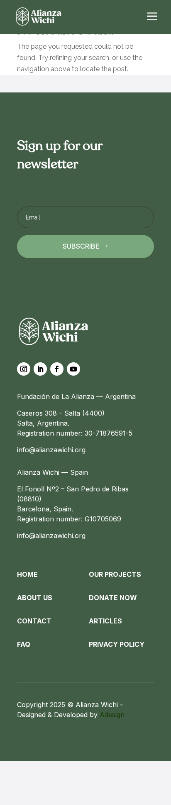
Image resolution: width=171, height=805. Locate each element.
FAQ (23, 644)
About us (34, 597)
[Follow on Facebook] (57, 369)
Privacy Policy (116, 644)
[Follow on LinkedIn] (40, 369)
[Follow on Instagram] (23, 369)
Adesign (112, 714)
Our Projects (115, 574)
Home (27, 574)
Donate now (113, 597)
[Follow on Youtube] (73, 369)
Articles (105, 621)
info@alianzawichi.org (51, 450)
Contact (34, 621)
